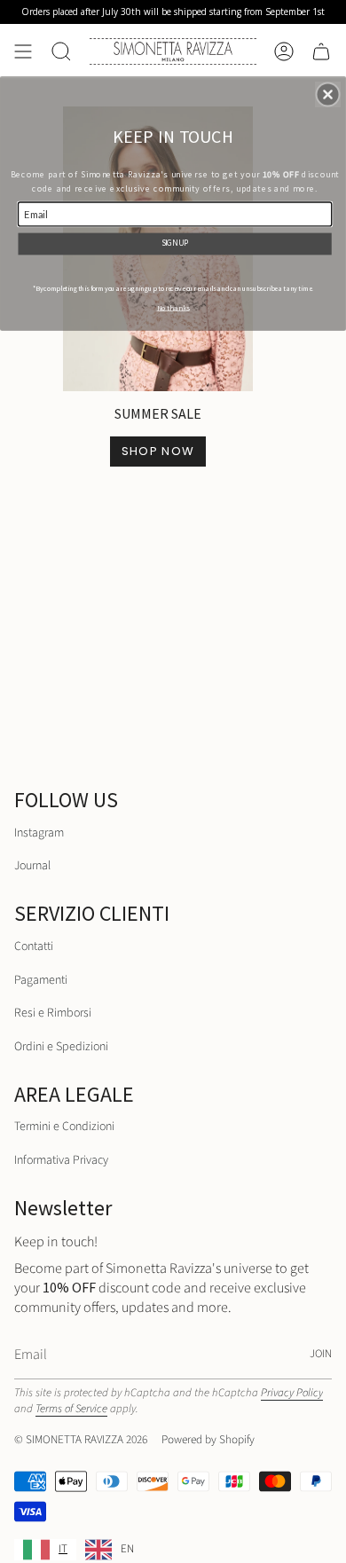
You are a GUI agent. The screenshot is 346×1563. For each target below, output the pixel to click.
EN (127, 1549)
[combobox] (45, 1549)
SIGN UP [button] (175, 242)
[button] (328, 94)
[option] (109, 1549)
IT (63, 1549)
